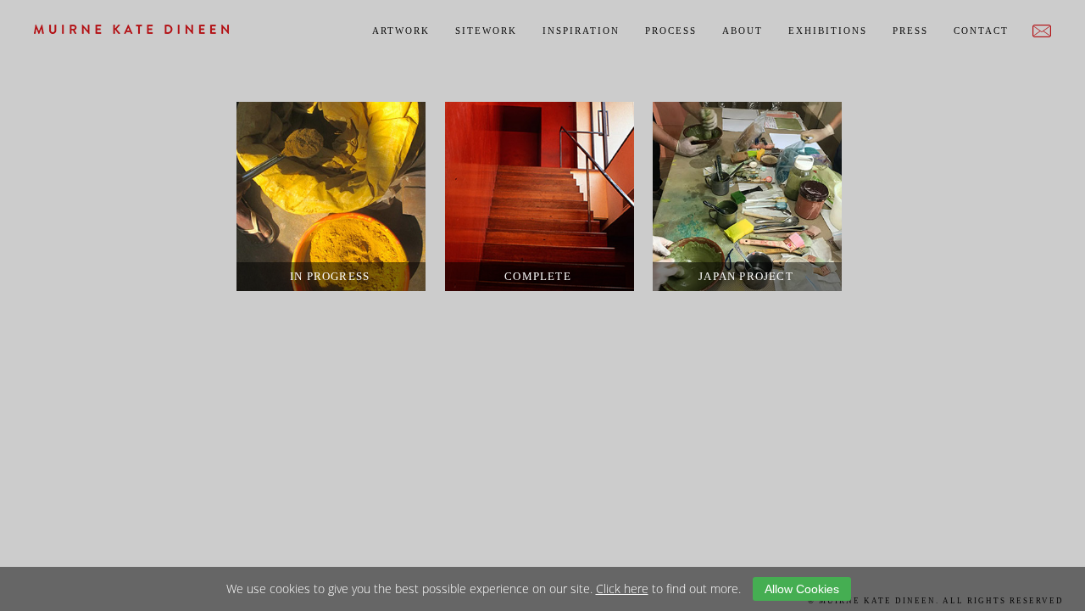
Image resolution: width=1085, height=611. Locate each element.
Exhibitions (827, 30)
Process (671, 30)
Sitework (486, 30)
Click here (622, 588)
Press (910, 30)
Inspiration (581, 30)
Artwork (401, 30)
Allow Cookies (802, 589)
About (742, 30)
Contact (981, 30)
